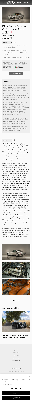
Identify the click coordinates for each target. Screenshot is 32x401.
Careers (16, 366)
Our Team (16, 355)
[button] (27, 3)
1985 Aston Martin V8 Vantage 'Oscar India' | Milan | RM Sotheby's (16, 2)
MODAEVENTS (15, 368)
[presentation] (3, 327)
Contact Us (16, 358)
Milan (4, 38)
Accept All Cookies (16, 398)
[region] (16, 387)
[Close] (30, 377)
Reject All (16, 393)
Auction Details (16, 73)
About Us (16, 352)
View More (16, 301)
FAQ (16, 363)
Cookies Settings (16, 388)
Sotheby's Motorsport (15, 371)
